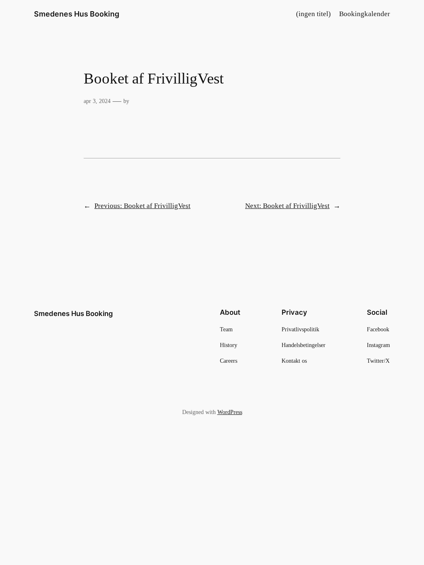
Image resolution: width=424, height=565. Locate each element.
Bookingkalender (364, 14)
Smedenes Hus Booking (76, 14)
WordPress (229, 412)
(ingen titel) (313, 14)
